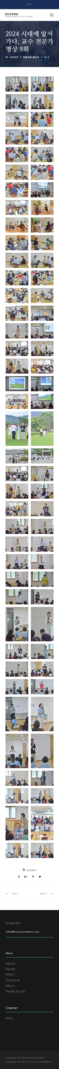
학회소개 (10, 963)
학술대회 (10, 969)
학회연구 (10, 974)
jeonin (13, 57)
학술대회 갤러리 (31, 57)
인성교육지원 (13, 980)
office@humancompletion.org (22, 932)
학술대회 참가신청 (15, 991)
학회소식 (10, 986)
